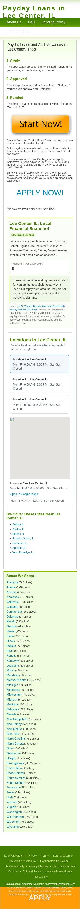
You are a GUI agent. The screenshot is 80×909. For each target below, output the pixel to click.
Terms (45, 855)
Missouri (12, 699)
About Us (14, 22)
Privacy (32, 855)
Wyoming (13, 826)
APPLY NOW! (40, 192)
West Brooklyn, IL (22, 552)
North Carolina (16, 738)
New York (13, 733)
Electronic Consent (64, 866)
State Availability (14, 866)
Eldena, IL (18, 533)
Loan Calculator (14, 855)
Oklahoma (13, 753)
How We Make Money (58, 871)
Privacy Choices (38, 866)
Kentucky (13, 660)
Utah (10, 797)
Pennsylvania (15, 763)
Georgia (12, 626)
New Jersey (14, 724)
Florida (11, 621)
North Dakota (15, 743)
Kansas (11, 655)
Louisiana (13, 665)
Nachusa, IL (19, 543)
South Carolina (16, 778)
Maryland (12, 675)
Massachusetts (16, 680)
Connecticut (14, 611)
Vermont (12, 802)
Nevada (11, 714)
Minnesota (13, 689)
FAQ (31, 22)
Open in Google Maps (24, 494)
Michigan (12, 685)
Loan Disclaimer (63, 855)
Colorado (12, 606)
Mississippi (14, 694)
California (13, 602)
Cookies (13, 871)
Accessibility (40, 876)
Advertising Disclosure (22, 861)
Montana (12, 704)
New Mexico (14, 729)
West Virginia (15, 816)
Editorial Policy (32, 871)
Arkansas (13, 597)
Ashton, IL (18, 529)
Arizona (11, 592)
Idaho (10, 636)
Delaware (12, 616)
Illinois (11, 641)
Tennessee (14, 787)
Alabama (12, 582)
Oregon (11, 758)
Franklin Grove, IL (23, 538)
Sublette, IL (19, 547)
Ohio (10, 748)
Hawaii (11, 631)
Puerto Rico (14, 768)
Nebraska (13, 709)
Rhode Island (15, 773)
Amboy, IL (18, 524)
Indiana (11, 646)
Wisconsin (13, 821)
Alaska (11, 587)
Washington (14, 812)
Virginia (11, 807)
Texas (10, 792)
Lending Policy (53, 22)
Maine (10, 670)
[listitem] (39, 364)
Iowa (10, 650)
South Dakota (15, 782)
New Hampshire (17, 719)
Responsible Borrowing (54, 861)
